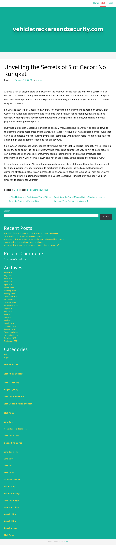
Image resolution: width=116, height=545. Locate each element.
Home (96, 3)
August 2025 (9, 308)
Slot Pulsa (9, 413)
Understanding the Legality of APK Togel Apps (23, 242)
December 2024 (11, 332)
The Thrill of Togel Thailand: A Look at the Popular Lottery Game (31, 233)
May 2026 (8, 281)
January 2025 (9, 329)
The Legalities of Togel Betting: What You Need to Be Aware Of (31, 245)
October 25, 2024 (23, 80)
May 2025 (8, 317)
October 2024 (10, 338)
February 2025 (10, 326)
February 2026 (10, 290)
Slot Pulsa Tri (11, 364)
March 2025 (9, 323)
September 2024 (11, 341)
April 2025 (8, 320)
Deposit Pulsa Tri (13, 443)
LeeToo (65, 541)
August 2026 (9, 273)
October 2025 (10, 302)
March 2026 (9, 287)
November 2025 (11, 299)
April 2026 (8, 284)
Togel (110, 3)
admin (39, 80)
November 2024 (11, 335)
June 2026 (8, 278)
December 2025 (10, 296)
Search (7, 211)
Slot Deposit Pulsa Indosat (18, 403)
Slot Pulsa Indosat (13, 373)
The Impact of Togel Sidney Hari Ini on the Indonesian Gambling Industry (34, 239)
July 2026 (8, 276)
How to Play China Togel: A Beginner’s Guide (23, 236)
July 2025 (8, 311)
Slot (103, 3)
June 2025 (8, 314)
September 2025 (11, 305)
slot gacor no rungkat (37, 190)
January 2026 (9, 293)
